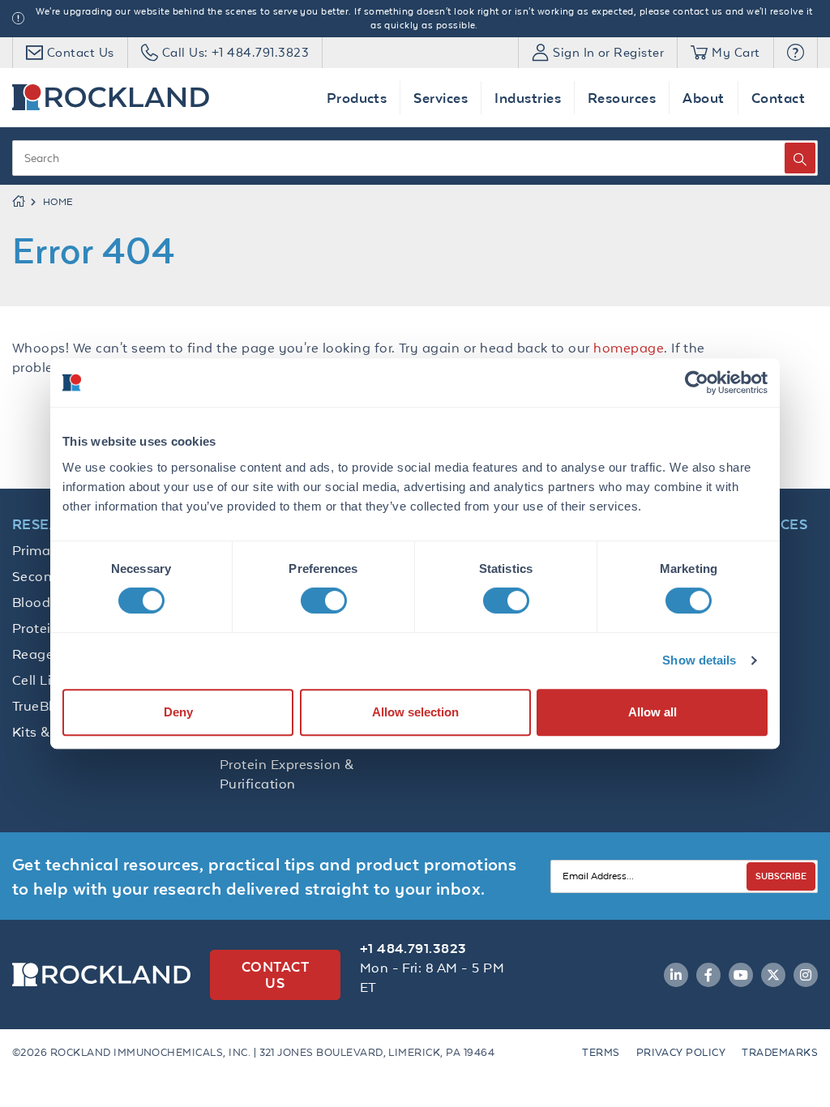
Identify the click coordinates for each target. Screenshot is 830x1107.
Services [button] (440, 97)
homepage (628, 348)
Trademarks (780, 1052)
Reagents (43, 654)
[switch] (324, 600)
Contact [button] (778, 97)
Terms (600, 1052)
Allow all (652, 712)
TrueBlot (39, 706)
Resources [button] (622, 97)
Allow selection (415, 712)
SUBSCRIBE (780, 875)
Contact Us (275, 974)
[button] (795, 52)
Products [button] (357, 97)
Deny (178, 712)
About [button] (703, 97)
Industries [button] (527, 97)
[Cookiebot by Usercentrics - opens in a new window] (697, 382)
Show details (699, 660)
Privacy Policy (681, 1052)
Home (58, 201)
